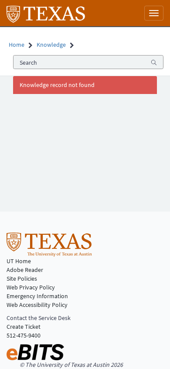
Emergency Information (37, 296)
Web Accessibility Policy (37, 305)
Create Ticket (24, 327)
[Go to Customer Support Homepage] (46, 13)
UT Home (19, 261)
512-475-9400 (24, 335)
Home (16, 45)
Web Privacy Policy (31, 287)
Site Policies (22, 278)
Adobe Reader (25, 270)
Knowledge (51, 45)
